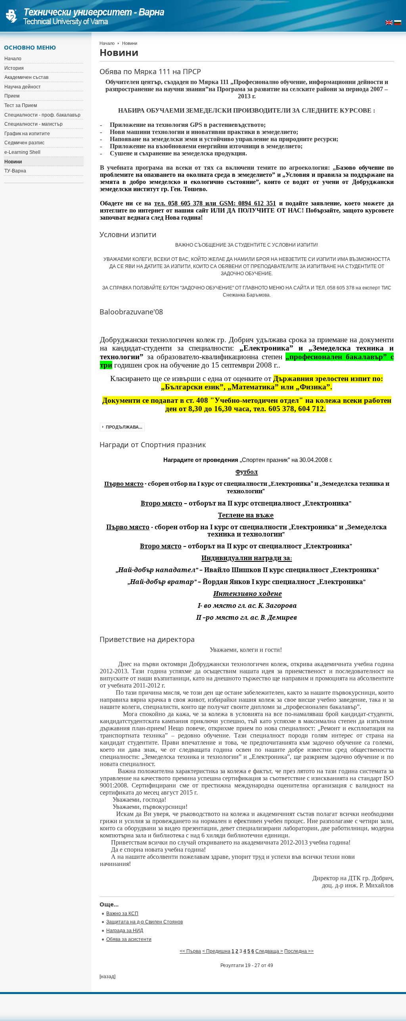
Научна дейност (22, 87)
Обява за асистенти (128, 939)
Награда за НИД (124, 930)
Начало (107, 43)
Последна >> (299, 951)
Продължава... (124, 427)
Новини (13, 162)
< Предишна (216, 951)
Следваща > (269, 951)
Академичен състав (26, 77)
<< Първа (190, 951)
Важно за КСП (122, 913)
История (14, 68)
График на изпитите (27, 133)
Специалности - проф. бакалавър (42, 115)
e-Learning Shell (22, 152)
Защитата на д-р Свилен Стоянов (144, 922)
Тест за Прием (20, 105)
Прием (11, 96)
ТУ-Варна (15, 171)
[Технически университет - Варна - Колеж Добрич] (85, 16)
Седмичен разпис (24, 143)
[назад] (107, 976)
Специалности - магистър (33, 124)
